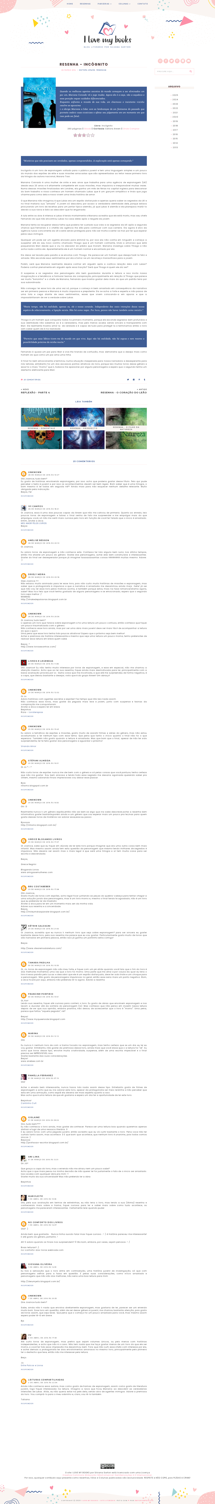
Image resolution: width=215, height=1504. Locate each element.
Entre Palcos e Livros (32, 1365)
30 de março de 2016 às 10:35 (43, 965)
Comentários (32, 380)
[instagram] (160, 61)
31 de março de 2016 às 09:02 (43, 1120)
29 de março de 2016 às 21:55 (43, 929)
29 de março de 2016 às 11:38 (43, 664)
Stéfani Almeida (39, 760)
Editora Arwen (87, 70)
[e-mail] (188, 61)
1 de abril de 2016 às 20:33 (42, 1298)
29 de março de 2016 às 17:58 (43, 889)
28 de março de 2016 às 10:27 (43, 475)
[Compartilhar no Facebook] (134, 380)
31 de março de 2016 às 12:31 (43, 1160)
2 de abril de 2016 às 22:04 (42, 1383)
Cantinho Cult (29, 1103)
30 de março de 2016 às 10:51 (43, 997)
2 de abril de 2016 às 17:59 (42, 1338)
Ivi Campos (35, 506)
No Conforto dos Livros (45, 1222)
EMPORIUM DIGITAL (144, 1500)
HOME (70, 4)
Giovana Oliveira (40, 1264)
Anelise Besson (38, 540)
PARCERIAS (104, 4)
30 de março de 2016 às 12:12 (43, 1036)
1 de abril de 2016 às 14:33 (42, 1267)
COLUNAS (124, 4)
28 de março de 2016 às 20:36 (43, 617)
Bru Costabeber (39, 886)
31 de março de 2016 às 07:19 (43, 1078)
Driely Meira (36, 574)
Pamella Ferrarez (40, 1075)
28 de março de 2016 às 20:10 (43, 543)
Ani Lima (33, 1157)
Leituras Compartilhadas (46, 1380)
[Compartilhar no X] (128, 380)
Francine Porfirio (41, 994)
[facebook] (166, 61)
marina (33, 1033)
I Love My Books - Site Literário (98, 1500)
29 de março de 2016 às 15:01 (43, 763)
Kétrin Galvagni (39, 926)
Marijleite (35, 1196)
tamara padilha (39, 962)
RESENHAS (85, 4)
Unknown (35, 472)
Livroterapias (36, 712)
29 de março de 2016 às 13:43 (43, 729)
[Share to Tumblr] (144, 380)
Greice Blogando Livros (45, 839)
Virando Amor (28, 746)
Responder (27, 496)
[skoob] (183, 61)
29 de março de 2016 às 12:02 (43, 692)
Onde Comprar (131, 128)
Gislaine (34, 1117)
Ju (29, 1335)
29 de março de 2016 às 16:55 (43, 803)
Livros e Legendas (40, 661)
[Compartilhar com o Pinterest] (139, 380)
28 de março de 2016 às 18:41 (43, 509)
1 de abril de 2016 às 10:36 (42, 1199)
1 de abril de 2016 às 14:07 (42, 1225)
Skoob (87, 128)
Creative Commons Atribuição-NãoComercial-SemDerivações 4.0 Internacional (107, 1475)
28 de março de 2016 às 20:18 (43, 577)
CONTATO (143, 4)
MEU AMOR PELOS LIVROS (34, 523)
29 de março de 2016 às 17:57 (43, 842)
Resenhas (101, 70)
